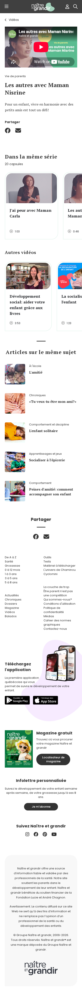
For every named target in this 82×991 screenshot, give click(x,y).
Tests (47, 561)
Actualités (12, 595)
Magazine (12, 608)
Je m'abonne (41, 807)
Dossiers (11, 604)
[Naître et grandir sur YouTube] (54, 834)
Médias (49, 616)
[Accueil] (41, 7)
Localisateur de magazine (53, 759)
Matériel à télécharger (59, 566)
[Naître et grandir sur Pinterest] (45, 834)
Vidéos (14, 20)
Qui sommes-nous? (58, 599)
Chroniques (13, 599)
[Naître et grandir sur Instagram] (27, 834)
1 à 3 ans (11, 574)
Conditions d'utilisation (59, 604)
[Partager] (7, 130)
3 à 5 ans (11, 578)
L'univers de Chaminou (60, 570)
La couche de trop (56, 587)
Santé (9, 561)
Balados (11, 616)
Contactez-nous (55, 629)
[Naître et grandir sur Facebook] (36, 834)
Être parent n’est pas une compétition (58, 593)
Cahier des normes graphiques (57, 622)
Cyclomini (51, 574)
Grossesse (12, 566)
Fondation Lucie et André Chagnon (40, 897)
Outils (47, 557)
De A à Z (10, 557)
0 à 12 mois (12, 570)
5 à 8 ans (11, 582)
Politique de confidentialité (54, 610)
